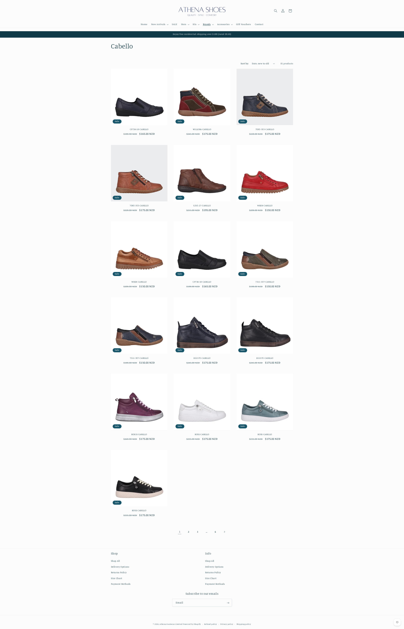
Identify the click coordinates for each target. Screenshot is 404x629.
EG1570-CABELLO (202, 358)
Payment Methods (121, 584)
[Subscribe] (228, 603)
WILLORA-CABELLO (202, 129)
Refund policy (210, 624)
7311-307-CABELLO (264, 281)
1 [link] (179, 531)
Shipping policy (244, 624)
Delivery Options (120, 566)
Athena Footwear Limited (171, 624)
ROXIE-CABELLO (139, 434)
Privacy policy (226, 624)
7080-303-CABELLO (264, 129)
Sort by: (245, 63)
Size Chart (116, 578)
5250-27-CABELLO (202, 205)
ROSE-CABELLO (202, 434)
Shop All (115, 561)
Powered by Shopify (192, 624)
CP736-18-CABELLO (139, 129)
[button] (159, 24)
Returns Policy (119, 572)
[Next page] (224, 531)
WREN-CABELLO (265, 205)
